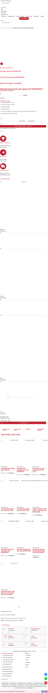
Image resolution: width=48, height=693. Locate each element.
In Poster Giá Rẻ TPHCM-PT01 (10, 71)
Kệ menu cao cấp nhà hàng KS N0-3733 (38, 469)
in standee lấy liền (28, 684)
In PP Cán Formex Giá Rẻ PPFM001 (12, 77)
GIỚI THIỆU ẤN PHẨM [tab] (6, 430)
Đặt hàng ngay (31, 121)
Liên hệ (28, 657)
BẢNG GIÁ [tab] (28, 429)
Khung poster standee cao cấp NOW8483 (22, 469)
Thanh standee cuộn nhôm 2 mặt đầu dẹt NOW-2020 (39, 510)
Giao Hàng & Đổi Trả (7, 664)
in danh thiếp (29, 683)
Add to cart (22, 121)
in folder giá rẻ (36, 683)
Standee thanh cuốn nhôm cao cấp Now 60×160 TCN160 (8, 593)
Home (2, 28)
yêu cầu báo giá (24, 18)
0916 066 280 (34, 630)
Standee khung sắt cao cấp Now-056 (7, 509)
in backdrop (4, 686)
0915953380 (3, 380)
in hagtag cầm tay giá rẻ (38, 686)
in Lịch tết (40, 684)
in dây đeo (17, 688)
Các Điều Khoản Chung (8, 655)
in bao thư (19, 686)
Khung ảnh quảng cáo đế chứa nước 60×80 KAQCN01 (38, 550)
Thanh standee (8, 28)
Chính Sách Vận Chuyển (8, 659)
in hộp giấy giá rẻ (29, 688)
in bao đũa (13, 686)
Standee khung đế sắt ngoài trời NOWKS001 (7, 550)
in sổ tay (11, 684)
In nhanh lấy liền (4, 683)
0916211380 (3, 231)
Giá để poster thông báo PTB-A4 (8, 469)
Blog (27, 659)
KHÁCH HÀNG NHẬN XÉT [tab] (40, 430)
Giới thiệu (28, 655)
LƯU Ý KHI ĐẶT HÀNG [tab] (17, 430)
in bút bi (26, 686)
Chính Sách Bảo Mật (7, 657)
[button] (23, 126)
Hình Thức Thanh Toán (8, 661)
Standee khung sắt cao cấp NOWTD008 (24, 550)
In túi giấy (11, 683)
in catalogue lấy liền (21, 683)
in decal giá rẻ (21, 684)
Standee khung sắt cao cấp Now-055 (23, 509)
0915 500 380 (3, 297)
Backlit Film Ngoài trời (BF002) (11, 83)
